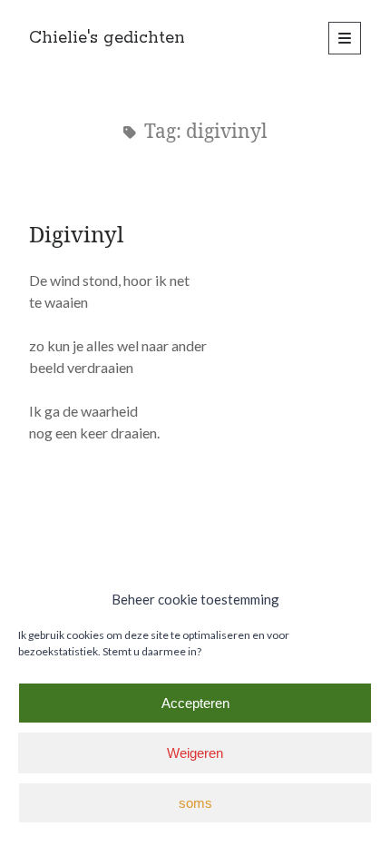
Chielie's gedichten (107, 38)
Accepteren (195, 703)
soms (195, 803)
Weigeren (195, 753)
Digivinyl (76, 234)
